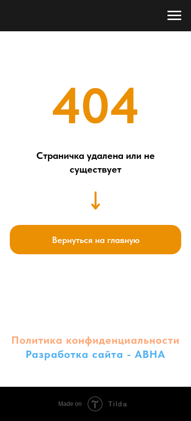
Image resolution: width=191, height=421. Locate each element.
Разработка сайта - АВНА (95, 354)
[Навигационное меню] (174, 16)
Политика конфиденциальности (95, 339)
